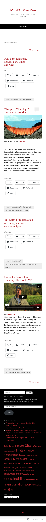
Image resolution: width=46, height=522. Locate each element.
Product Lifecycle (21, 470)
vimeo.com (11, 314)
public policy (30, 470)
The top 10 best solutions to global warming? (21, 430)
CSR (17, 459)
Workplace (37, 485)
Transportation (27, 100)
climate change (23, 210)
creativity (9, 458)
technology (30, 479)
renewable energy (13, 473)
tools (37, 479)
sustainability (25, 373)
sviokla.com (23, 141)
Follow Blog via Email (13, 396)
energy (31, 459)
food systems (15, 373)
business (19, 446)
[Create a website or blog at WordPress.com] (23, 513)
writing (8, 489)
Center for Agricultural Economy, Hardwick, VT (18, 278)
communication (12, 454)
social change (28, 474)
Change (14, 210)
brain (13, 446)
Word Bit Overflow (23, 10)
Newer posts (35, 50)
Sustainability (17, 100)
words (29, 484)
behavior (7, 446)
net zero (25, 264)
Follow (9, 413)
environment (10, 463)
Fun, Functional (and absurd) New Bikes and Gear (15, 61)
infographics (17, 467)
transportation (14, 484)
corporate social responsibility (29, 455)
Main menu (23, 27)
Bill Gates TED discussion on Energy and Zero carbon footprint (18, 223)
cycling (23, 458)
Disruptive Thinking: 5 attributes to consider (16, 110)
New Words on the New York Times (18, 428)
